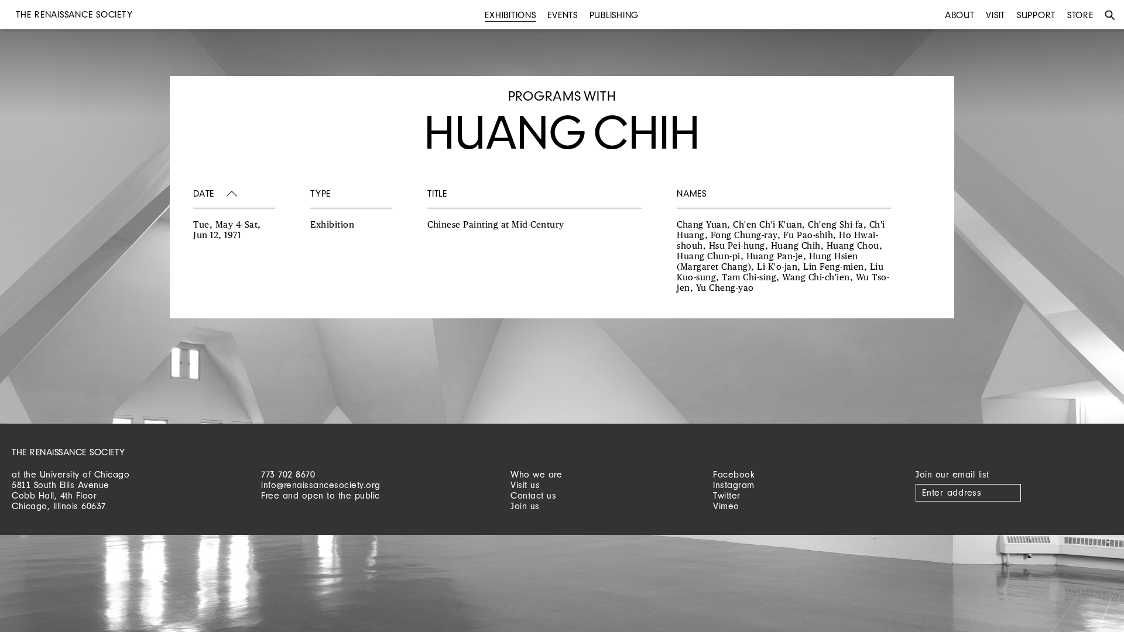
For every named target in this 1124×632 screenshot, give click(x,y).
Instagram (734, 484)
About (960, 14)
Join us (525, 505)
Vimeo (726, 505)
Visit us (525, 484)
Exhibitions (510, 14)
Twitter (727, 495)
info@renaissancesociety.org (321, 484)
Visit (995, 14)
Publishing (614, 14)
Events (562, 14)
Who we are (536, 474)
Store (1080, 14)
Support (1036, 14)
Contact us (533, 495)
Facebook (734, 474)
